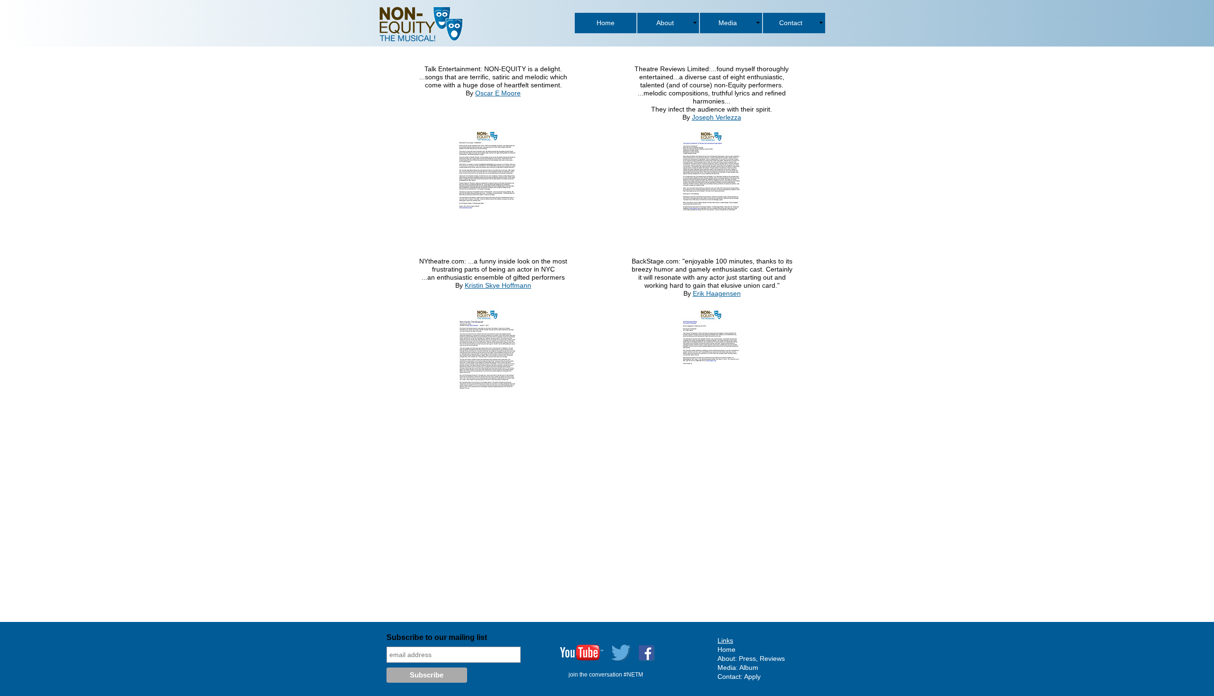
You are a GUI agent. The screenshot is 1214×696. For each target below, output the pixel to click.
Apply (752, 676)
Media (726, 667)
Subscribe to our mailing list (436, 637)
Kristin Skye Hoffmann (498, 285)
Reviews (772, 658)
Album (748, 667)
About (726, 658)
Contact (729, 676)
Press (747, 658)
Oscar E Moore (498, 93)
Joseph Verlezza (716, 117)
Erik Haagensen (717, 293)
